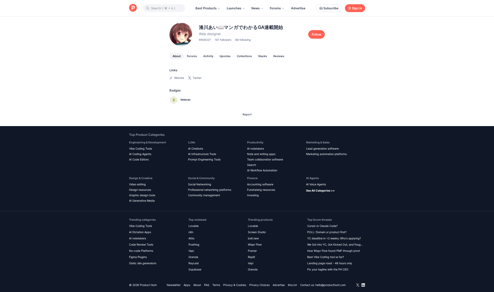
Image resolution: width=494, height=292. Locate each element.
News (255, 8)
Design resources (140, 189)
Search (251, 164)
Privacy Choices (259, 285)
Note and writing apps (261, 154)
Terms (216, 285)
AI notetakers (255, 148)
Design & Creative (140, 178)
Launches (234, 8)
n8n (190, 232)
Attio (191, 238)
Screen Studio (257, 232)
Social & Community (201, 178)
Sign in (357, 8)
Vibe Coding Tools (140, 148)
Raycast (193, 263)
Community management (204, 195)
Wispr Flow (255, 244)
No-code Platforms (141, 250)
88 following (243, 39)
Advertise (298, 8)
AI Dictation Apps (140, 232)
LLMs (191, 142)
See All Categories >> (320, 190)
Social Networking (199, 184)
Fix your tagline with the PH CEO (327, 269)
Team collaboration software (265, 159)
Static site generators (142, 263)
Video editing (137, 184)
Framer (252, 250)
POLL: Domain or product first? (326, 232)
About (177, 56)
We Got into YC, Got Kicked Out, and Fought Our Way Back (335, 245)
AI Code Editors (139, 159)
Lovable (193, 225)
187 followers (223, 39)
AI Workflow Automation (262, 170)
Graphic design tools (142, 195)
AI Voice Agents (316, 184)
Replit (251, 257)
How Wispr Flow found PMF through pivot (333, 250)
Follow (316, 34)
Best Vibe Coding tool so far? (325, 257)
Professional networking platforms (209, 189)
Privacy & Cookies (234, 285)
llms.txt (292, 285)
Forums (275, 8)
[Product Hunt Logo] (133, 8)
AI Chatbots (195, 148)
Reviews (278, 56)
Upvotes (225, 56)
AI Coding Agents (140, 154)
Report (247, 114)
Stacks (262, 56)
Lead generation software (322, 148)
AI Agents (312, 178)
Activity (208, 56)
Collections (244, 56)
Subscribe (330, 8)
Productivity (255, 142)
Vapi (191, 250)
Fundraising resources (261, 189)
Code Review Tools (141, 244)
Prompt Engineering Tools (204, 159)
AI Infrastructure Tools (202, 154)
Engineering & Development (147, 142)
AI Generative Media (142, 200)
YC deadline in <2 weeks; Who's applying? (334, 238)
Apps (187, 285)
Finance (252, 178)
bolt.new (253, 238)
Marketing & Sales (318, 142)
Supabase (194, 269)
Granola (193, 257)
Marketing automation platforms (326, 154)
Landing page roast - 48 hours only (329, 263)
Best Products (206, 8)
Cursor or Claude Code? (322, 225)
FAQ (206, 285)
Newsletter (174, 285)
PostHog (193, 244)
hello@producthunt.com (330, 285)
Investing (253, 195)
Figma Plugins (138, 257)
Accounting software (260, 184)
